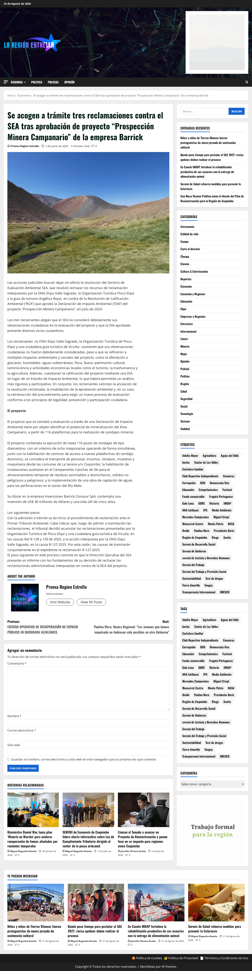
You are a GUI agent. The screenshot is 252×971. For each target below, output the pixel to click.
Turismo (185, 421)
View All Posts (91, 602)
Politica (36, 82)
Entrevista (186, 324)
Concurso (228, 476)
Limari (184, 339)
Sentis (227, 537)
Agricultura (209, 455)
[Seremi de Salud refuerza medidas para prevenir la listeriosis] (216, 902)
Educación (186, 301)
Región (184, 384)
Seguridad (186, 398)
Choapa (184, 256)
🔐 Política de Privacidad (181, 958)
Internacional (188, 331)
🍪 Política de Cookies (147, 958)
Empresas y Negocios (193, 316)
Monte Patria (215, 524)
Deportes (185, 279)
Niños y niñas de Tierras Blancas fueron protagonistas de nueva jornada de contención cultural (208, 142)
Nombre (14, 716)
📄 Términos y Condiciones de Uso (224, 958)
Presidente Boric (224, 530)
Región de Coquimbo (194, 537)
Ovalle (185, 530)
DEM (202, 483)
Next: (131, 626)
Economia (186, 286)
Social (183, 406)
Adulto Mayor (190, 455)
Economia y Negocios (192, 294)
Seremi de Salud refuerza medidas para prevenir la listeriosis (214, 928)
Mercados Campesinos (195, 517)
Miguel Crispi (221, 517)
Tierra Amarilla (191, 585)
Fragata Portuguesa (221, 496)
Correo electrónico (21, 730)
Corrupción (189, 483)
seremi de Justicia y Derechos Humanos (206, 558)
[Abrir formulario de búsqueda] (247, 82)
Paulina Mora (201, 530)
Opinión (69, 82)
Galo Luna (188, 503)
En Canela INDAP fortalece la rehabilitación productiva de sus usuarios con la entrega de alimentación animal (207, 172)
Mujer (183, 354)
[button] (6, 82)
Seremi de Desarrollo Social (198, 544)
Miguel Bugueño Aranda (23, 851)
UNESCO (224, 592)
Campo (184, 241)
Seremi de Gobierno (194, 551)
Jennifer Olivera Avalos (133, 851)
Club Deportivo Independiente (200, 476)
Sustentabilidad (191, 578)
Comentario (16, 663)
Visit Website (60, 602)
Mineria (184, 346)
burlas (186, 462)
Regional (17, 82)
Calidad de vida (189, 234)
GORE (201, 503)
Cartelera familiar (192, 469)
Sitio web (13, 745)
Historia (214, 503)
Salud (183, 391)
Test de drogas (214, 578)
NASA (231, 524)
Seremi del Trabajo (193, 565)
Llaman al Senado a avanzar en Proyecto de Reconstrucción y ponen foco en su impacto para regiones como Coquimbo (142, 839)
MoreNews (147, 967)
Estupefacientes (208, 489)
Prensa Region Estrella (25, 146)
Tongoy (208, 585)
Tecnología (186, 413)
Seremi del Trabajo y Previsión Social (204, 571)
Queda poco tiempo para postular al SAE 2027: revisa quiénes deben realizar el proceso (211, 157)
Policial (53, 82)
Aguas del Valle (230, 455)
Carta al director (190, 249)
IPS (205, 510)
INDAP (227, 503)
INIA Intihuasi (190, 510)
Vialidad (185, 429)
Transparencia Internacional (198, 592)
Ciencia (184, 264)
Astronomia (187, 226)
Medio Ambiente (222, 510)
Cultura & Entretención (194, 271)
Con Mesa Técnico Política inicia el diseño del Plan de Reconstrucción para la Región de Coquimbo (212, 198)
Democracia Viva (219, 483)
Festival (227, 489)
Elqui (183, 309)
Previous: (42, 626)
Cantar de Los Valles (206, 462)
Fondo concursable (193, 496)
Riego (215, 537)
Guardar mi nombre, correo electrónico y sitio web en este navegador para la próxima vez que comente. (83, 759)
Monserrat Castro (192, 524)
